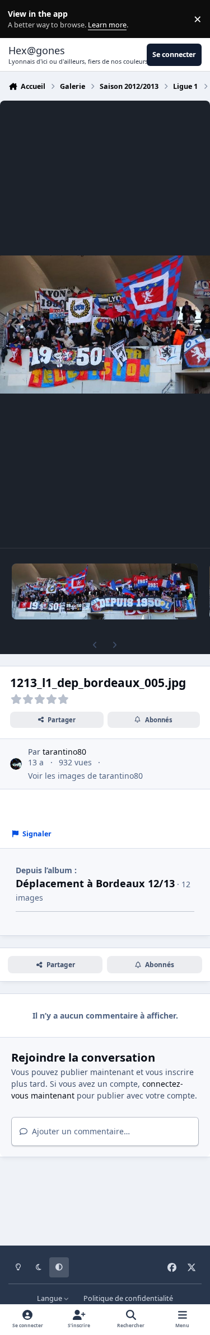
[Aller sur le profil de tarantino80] (16, 764)
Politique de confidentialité (128, 1298)
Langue (50, 1298)
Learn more (21, 19)
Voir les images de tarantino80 (85, 775)
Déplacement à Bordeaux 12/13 (95, 883)
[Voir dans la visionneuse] (105, 324)
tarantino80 (64, 751)
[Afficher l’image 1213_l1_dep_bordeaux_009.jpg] (105, 591)
